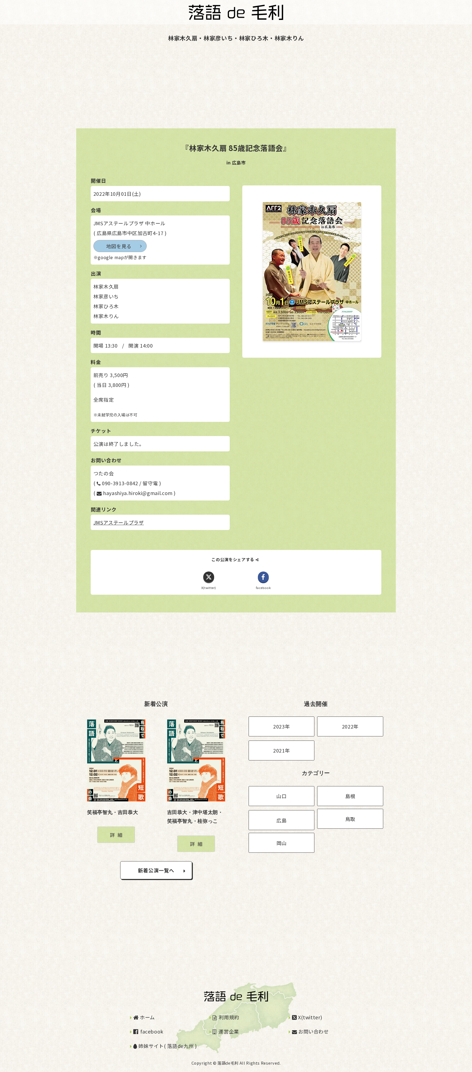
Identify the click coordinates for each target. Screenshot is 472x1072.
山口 (281, 795)
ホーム (146, 1017)
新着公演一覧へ (156, 870)
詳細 (117, 834)
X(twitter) (309, 1017)
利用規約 (228, 1017)
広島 (281, 820)
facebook (151, 1031)
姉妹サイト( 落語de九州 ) (167, 1045)
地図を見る (119, 246)
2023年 (281, 726)
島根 (350, 795)
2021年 (281, 750)
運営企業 (228, 1031)
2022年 (350, 726)
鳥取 (350, 818)
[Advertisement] (164, 90)
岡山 (281, 842)
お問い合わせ (313, 1031)
